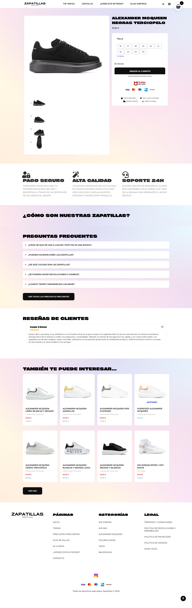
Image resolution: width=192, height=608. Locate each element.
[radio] (120, 46)
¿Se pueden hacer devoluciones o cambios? (53, 274)
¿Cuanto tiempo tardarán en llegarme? (51, 284)
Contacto (58, 558)
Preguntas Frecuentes (66, 534)
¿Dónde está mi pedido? (66, 552)
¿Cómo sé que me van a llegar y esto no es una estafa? (60, 245)
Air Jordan (105, 522)
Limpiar (120, 56)
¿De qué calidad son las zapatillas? (49, 264)
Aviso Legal (151, 549)
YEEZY (102, 546)
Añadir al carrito (139, 71)
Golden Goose (107, 540)
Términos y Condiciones (158, 522)
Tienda (57, 528)
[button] (163, 4)
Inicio (56, 522)
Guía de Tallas (61, 540)
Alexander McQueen (110, 534)
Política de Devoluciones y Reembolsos (160, 529)
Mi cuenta (58, 546)
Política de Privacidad (157, 537)
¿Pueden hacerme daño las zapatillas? (51, 255)
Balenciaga (105, 552)
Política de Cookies (155, 543)
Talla (120, 38)
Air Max (103, 528)
